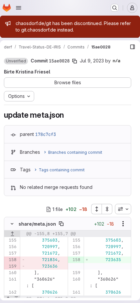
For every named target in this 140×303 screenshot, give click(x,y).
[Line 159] (75, 273)
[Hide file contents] (12, 224)
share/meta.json (37, 224)
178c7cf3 (45, 134)
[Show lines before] (12, 234)
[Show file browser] (132, 47)
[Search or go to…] (115, 8)
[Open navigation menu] (18, 8)
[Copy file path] (61, 224)
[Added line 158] (75, 260)
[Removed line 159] (11, 266)
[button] (16, 61)
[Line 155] (11, 240)
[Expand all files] (96, 209)
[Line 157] (11, 253)
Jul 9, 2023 (92, 60)
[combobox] (123, 209)
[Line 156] (11, 247)
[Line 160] (11, 273)
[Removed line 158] (11, 260)
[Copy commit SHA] (74, 61)
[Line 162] (11, 292)
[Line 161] (11, 279)
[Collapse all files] (107, 209)
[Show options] (123, 224)
